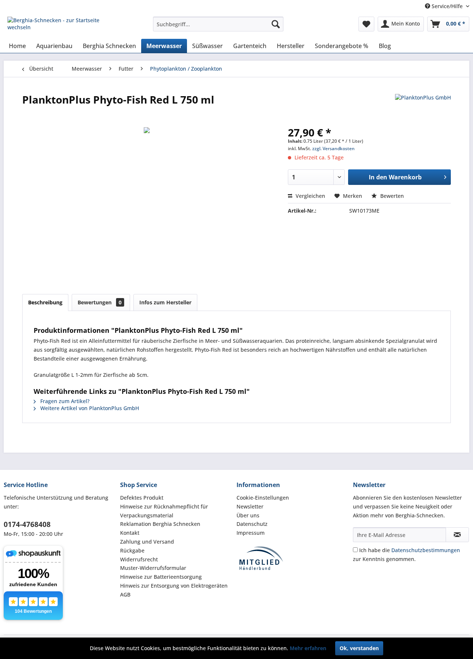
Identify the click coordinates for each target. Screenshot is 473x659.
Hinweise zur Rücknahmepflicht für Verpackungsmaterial (164, 511)
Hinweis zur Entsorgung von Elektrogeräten (174, 585)
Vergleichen (309, 195)
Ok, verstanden (359, 648)
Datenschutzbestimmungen (425, 550)
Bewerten (391, 195)
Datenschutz (252, 523)
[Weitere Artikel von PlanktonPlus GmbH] (423, 107)
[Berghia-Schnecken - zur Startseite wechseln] (63, 26)
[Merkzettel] (366, 24)
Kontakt (129, 532)
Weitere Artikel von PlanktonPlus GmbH (89, 408)
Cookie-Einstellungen (262, 497)
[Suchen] (275, 24)
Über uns (247, 515)
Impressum (250, 532)
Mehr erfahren (308, 648)
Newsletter (249, 506)
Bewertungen (100, 302)
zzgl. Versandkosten (333, 148)
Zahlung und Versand (147, 541)
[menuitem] (218, 24)
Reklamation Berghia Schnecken (160, 523)
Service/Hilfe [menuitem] (447, 6)
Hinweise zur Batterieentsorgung (161, 576)
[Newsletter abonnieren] (457, 534)
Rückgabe (132, 550)
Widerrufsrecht (139, 559)
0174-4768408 (27, 524)
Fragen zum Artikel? (64, 401)
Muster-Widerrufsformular (153, 567)
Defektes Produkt (141, 497)
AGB (125, 594)
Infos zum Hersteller (165, 302)
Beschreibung (45, 302)
